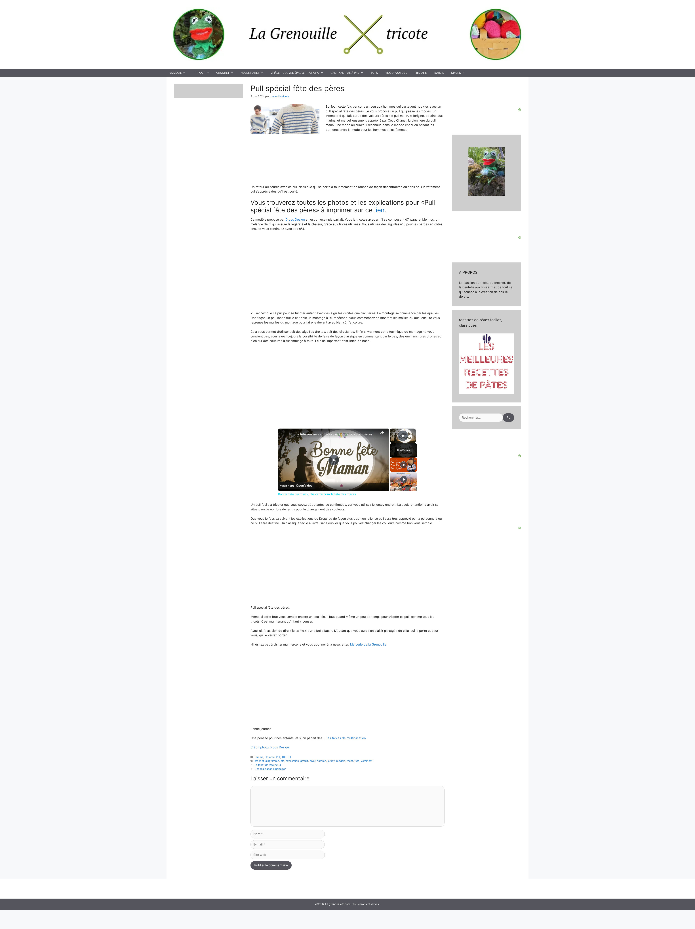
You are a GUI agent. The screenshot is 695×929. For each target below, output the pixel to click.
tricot (350, 760)
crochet (259, 760)
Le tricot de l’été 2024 (267, 764)
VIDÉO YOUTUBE (396, 72)
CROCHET (222, 72)
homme (321, 760)
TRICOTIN (420, 72)
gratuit (304, 760)
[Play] (403, 464)
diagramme (272, 760)
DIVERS (456, 72)
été (282, 760)
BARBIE (439, 72)
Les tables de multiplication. (346, 738)
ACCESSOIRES (250, 72)
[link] (283, 434)
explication (292, 760)
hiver (312, 760)
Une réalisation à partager (270, 768)
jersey (331, 760)
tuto (357, 760)
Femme (258, 757)
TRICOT (200, 72)
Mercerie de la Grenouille (367, 644)
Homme (270, 757)
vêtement (366, 760)
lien (379, 210)
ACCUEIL (176, 72)
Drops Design (295, 219)
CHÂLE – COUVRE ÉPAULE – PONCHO (295, 72)
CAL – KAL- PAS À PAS (344, 72)
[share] (382, 432)
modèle (340, 760)
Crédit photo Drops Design (269, 747)
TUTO (374, 72)
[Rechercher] (508, 417)
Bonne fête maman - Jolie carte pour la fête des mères (330, 434)
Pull (278, 757)
